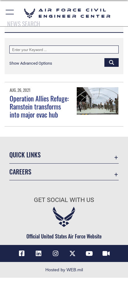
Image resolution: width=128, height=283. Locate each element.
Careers (20, 171)
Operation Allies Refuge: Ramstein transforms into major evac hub (39, 106)
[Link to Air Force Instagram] (55, 253)
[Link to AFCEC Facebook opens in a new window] (21, 253)
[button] (10, 13)
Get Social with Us (64, 200)
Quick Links (25, 154)
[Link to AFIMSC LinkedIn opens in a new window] (38, 253)
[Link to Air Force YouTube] (89, 253)
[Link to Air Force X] (72, 253)
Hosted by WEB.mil (64, 269)
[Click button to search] (111, 62)
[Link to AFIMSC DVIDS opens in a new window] (106, 253)
